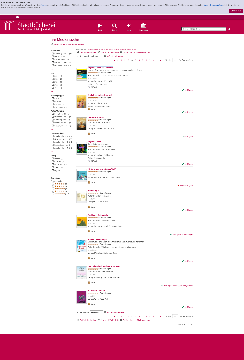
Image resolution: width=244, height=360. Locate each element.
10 (153, 60)
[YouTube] (13, 17)
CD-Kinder (58, 107)
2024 (56, 82)
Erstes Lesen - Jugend (61, 145)
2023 (56, 85)
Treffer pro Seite (186, 60)
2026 (56, 76)
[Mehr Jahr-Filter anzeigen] (52, 91)
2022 (56, 88)
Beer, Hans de (60, 114)
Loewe (57, 158)
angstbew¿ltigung (111, 49)
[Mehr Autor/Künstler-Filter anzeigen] (52, 129)
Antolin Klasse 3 (61, 148)
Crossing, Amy (60, 120)
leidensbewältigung (128, 49)
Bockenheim (59, 59)
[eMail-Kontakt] (17, 17)
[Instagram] (9, 17)
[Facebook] (5, 17)
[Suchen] (229, 29)
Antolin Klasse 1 (61, 142)
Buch (56, 98)
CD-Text (57, 104)
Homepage (143, 30)
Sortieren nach (83, 56)
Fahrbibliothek (60, 62)
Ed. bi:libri (58, 164)
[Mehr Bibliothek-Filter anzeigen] (52, 69)
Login (128, 30)
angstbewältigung (95, 49)
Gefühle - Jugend (61, 139)
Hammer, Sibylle (61, 117)
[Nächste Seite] (156, 60)
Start (100, 30)
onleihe (57, 101)
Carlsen (57, 161)
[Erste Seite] (114, 60)
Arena (56, 167)
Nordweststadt (60, 65)
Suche (114, 30)
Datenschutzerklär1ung (213, 5)
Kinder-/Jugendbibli (61, 54)
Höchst (57, 56)
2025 (56, 79)
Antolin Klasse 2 (61, 136)
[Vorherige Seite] (117, 60)
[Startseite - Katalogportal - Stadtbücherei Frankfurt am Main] (29, 26)
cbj (55, 170)
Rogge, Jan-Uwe (60, 126)
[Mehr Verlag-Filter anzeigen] (52, 174)
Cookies (43, 5)
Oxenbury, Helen (61, 122)
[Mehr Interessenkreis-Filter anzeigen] (52, 151)
